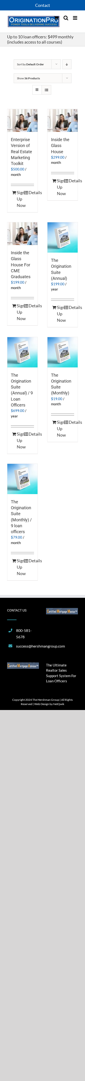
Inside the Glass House (60, 145)
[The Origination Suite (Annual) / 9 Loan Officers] (22, 352)
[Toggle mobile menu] (75, 17)
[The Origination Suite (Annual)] (62, 237)
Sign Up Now (19, 199)
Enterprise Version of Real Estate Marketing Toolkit (21, 151)
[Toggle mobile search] (66, 17)
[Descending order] (67, 64)
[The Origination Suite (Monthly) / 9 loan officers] (22, 479)
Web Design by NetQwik (49, 704)
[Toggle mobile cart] (56, 17)
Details (31, 192)
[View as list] (46, 89)
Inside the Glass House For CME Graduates (20, 264)
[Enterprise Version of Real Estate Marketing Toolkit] (22, 120)
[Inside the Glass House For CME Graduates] (22, 233)
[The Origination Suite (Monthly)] (62, 352)
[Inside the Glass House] (62, 120)
